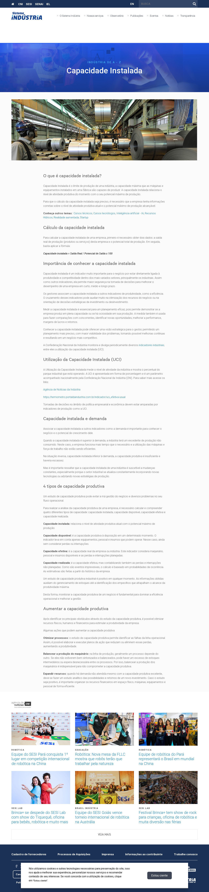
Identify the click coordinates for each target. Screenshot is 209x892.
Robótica (17, 750)
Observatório (116, 15)
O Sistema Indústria (70, 15)
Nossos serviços (95, 15)
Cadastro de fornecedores (28, 854)
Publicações (136, 15)
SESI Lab (17, 808)
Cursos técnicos (83, 213)
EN (132, 3)
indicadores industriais (151, 345)
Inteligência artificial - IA (130, 213)
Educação (81, 750)
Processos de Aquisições (74, 854)
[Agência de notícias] (21, 705)
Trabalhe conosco (186, 854)
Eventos (154, 15)
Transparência (187, 15)
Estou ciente (159, 875)
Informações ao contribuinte (143, 854)
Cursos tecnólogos (104, 213)
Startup (84, 217)
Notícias (169, 15)
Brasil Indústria (86, 808)
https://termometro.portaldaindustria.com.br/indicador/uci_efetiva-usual (84, 397)
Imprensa (108, 854)
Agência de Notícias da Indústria (61, 389)
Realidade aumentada (66, 217)
